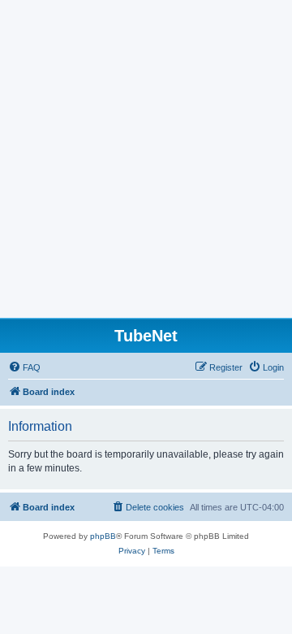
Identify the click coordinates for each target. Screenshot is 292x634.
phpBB (103, 536)
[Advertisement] (146, 163)
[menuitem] (24, 367)
